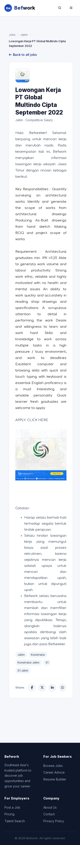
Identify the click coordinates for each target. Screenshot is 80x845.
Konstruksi (38, 654)
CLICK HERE (37, 420)
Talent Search (14, 821)
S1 (47, 662)
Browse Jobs (53, 766)
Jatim (24, 34)
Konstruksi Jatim (28, 662)
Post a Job (12, 807)
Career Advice (54, 772)
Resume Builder (54, 779)
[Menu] (71, 8)
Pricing (9, 814)
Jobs (12, 34)
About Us (50, 807)
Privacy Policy (53, 821)
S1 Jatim (23, 670)
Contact (49, 814)
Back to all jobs (25, 54)
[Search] (59, 8)
